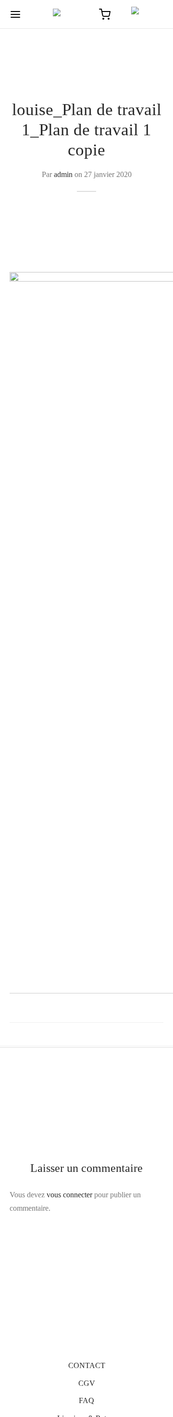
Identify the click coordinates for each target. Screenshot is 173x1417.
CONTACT (86, 1365)
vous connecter (69, 1195)
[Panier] (105, 14)
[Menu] (15, 14)
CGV (86, 1383)
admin (63, 174)
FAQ (86, 1400)
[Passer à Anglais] (143, 14)
